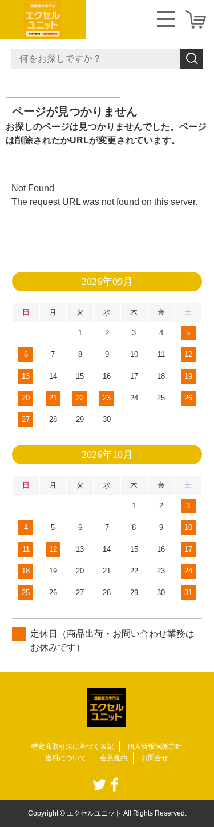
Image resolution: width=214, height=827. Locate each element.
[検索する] (191, 59)
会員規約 (113, 758)
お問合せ (154, 758)
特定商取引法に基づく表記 (72, 746)
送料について (65, 758)
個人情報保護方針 (154, 746)
